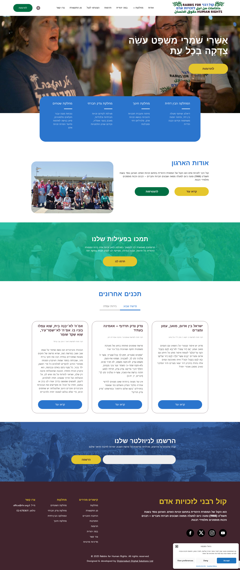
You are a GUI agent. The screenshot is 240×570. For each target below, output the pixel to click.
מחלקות (139, 7)
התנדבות (94, 521)
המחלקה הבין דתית (177, 103)
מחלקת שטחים (62, 103)
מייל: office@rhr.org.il (24, 505)
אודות (151, 7)
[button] (177, 546)
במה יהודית (122, 7)
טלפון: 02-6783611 (25, 510)
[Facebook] (190, 533)
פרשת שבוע (130, 306)
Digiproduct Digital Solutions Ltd (135, 561)
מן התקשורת (76, 7)
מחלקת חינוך (141, 103)
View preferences (185, 560)
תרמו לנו (120, 261)
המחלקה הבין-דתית (57, 516)
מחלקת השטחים (58, 505)
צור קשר (94, 537)
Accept (226, 560)
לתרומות (23, 8)
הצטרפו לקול (93, 7)
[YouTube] (223, 533)
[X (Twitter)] (201, 533)
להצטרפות (152, 192)
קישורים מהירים (88, 500)
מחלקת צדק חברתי (100, 103)
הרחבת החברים (90, 516)
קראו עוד (191, 192)
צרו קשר (60, 7)
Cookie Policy (212, 566)
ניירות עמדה (109, 306)
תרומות (107, 7)
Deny (206, 560)
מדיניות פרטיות (201, 566)
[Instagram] (212, 533)
